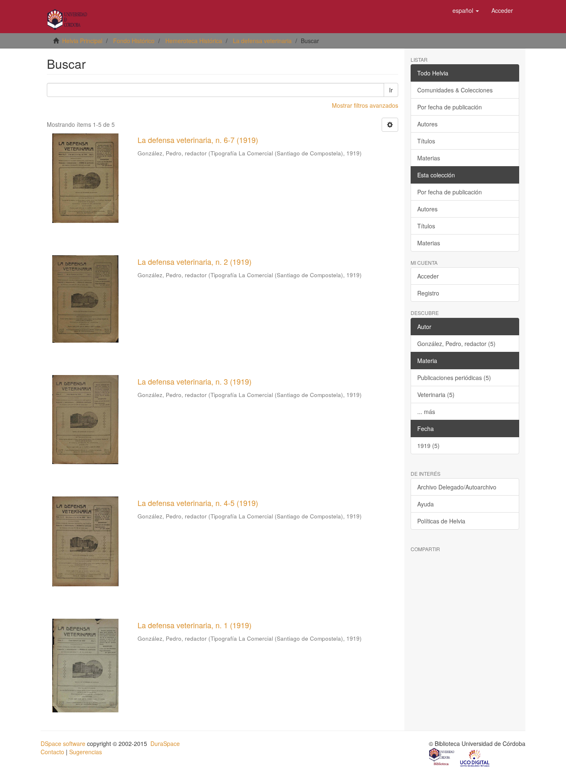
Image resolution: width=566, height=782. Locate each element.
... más (426, 411)
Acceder (428, 276)
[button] (465, 10)
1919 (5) (428, 445)
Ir (391, 90)
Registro (428, 293)
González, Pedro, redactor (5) (456, 343)
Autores (427, 124)
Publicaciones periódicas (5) (454, 377)
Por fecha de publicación (449, 107)
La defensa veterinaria (262, 40)
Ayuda (425, 504)
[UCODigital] (475, 757)
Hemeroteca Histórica (193, 40)
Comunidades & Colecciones (455, 90)
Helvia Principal (82, 40)
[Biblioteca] (442, 757)
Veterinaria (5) (436, 394)
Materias (428, 158)
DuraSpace (165, 743)
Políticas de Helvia (441, 521)
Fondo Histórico (134, 40)
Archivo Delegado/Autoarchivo (456, 487)
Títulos (426, 141)
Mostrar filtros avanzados (365, 105)
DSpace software (63, 743)
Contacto (52, 752)
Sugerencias (85, 752)
